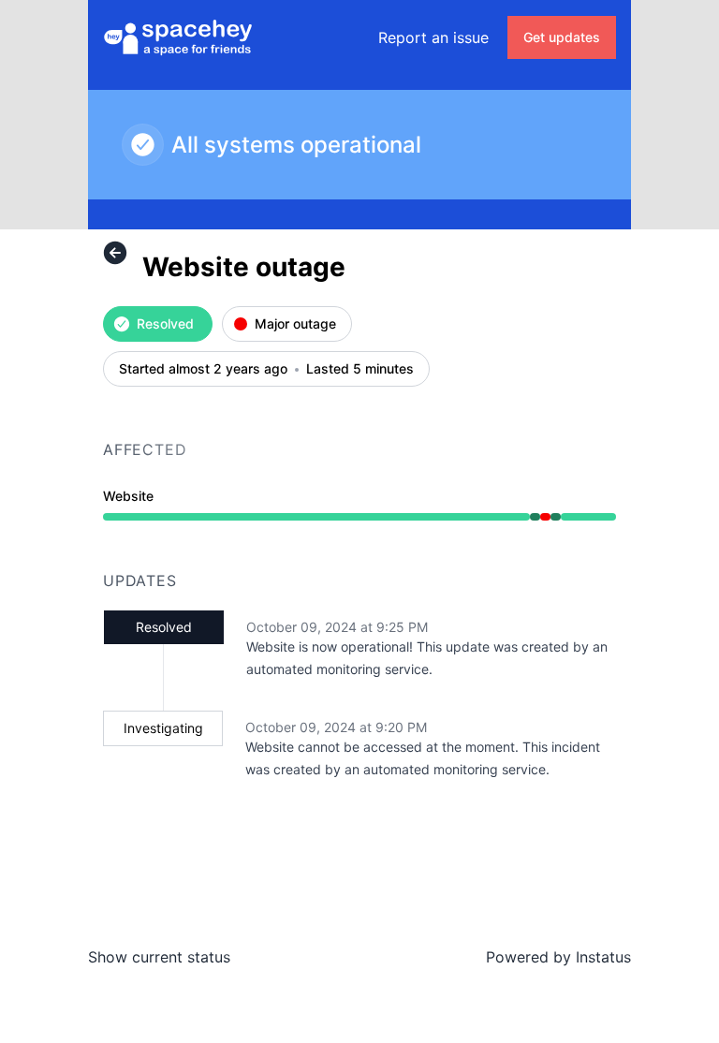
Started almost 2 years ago (203, 369)
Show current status (159, 957)
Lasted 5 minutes (360, 369)
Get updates (561, 37)
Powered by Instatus (558, 957)
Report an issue (433, 37)
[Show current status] (115, 252)
